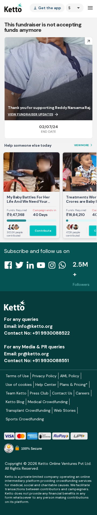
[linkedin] (32, 267)
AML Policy (69, 375)
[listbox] (47, 7)
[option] (75, 8)
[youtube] (42, 267)
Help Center (45, 384)
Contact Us (62, 393)
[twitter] (21, 267)
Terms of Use (17, 375)
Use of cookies (19, 384)
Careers (82, 393)
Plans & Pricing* (74, 384)
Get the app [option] (47, 7)
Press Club (39, 393)
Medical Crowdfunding (48, 401)
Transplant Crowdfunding (28, 410)
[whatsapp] (64, 267)
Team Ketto (16, 393)
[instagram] (53, 267)
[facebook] (9, 267)
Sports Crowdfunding (25, 419)
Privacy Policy (44, 375)
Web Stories (65, 410)
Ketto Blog (15, 401)
